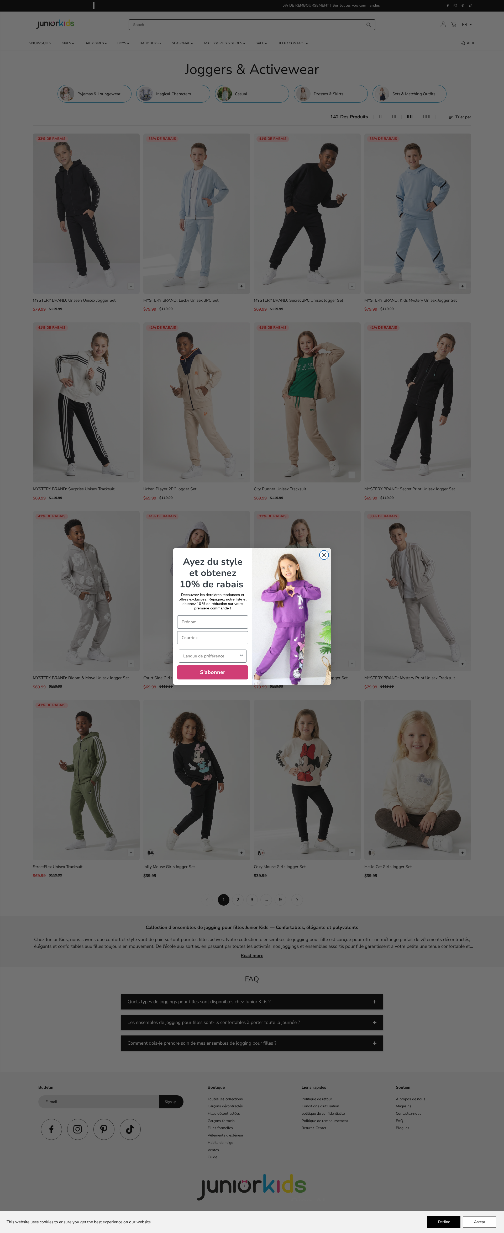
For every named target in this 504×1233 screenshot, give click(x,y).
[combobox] (211, 656)
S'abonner (212, 672)
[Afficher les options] (241, 656)
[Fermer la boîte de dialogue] (324, 555)
